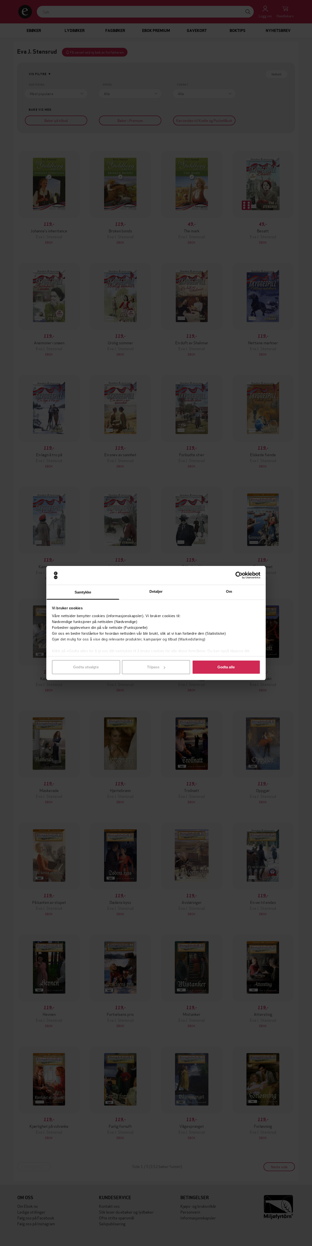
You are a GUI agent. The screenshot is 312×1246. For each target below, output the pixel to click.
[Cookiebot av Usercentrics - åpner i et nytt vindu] (239, 575)
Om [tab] (229, 591)
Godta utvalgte (85, 667)
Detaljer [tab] (156, 591)
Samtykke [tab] (83, 592)
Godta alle (226, 667)
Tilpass (153, 667)
